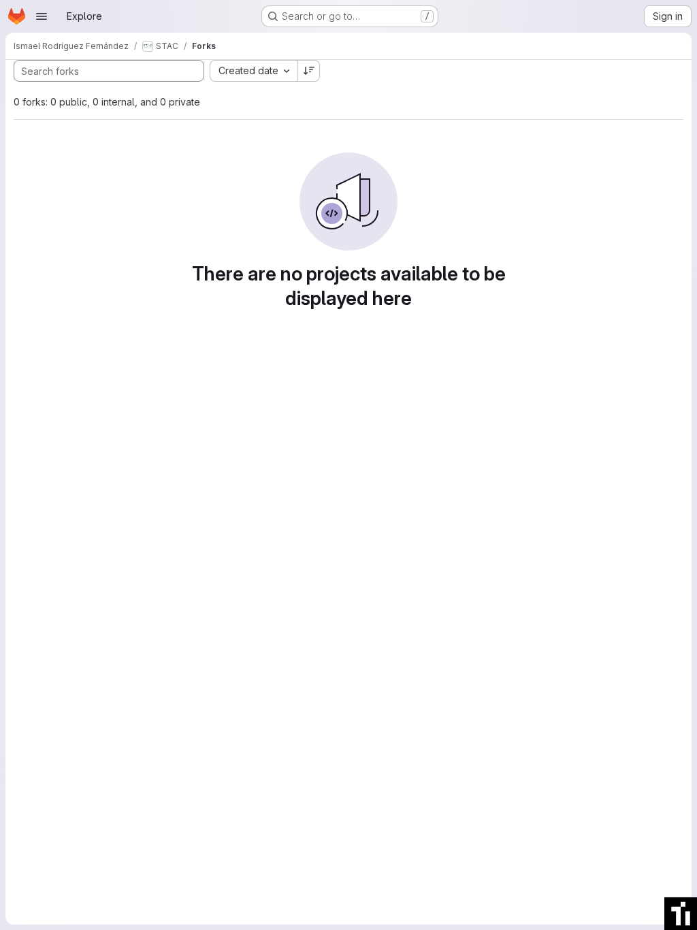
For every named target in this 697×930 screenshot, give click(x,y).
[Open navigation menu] (41, 16)
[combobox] (253, 71)
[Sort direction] (309, 71)
